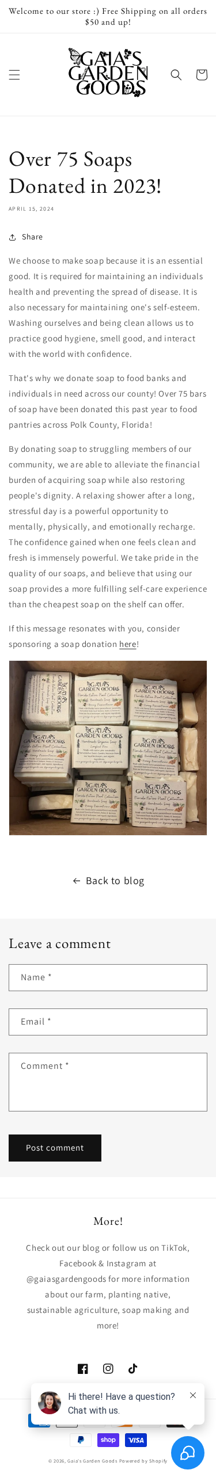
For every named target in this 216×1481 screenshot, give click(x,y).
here (127, 643)
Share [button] (32, 236)
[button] (14, 74)
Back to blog (115, 880)
